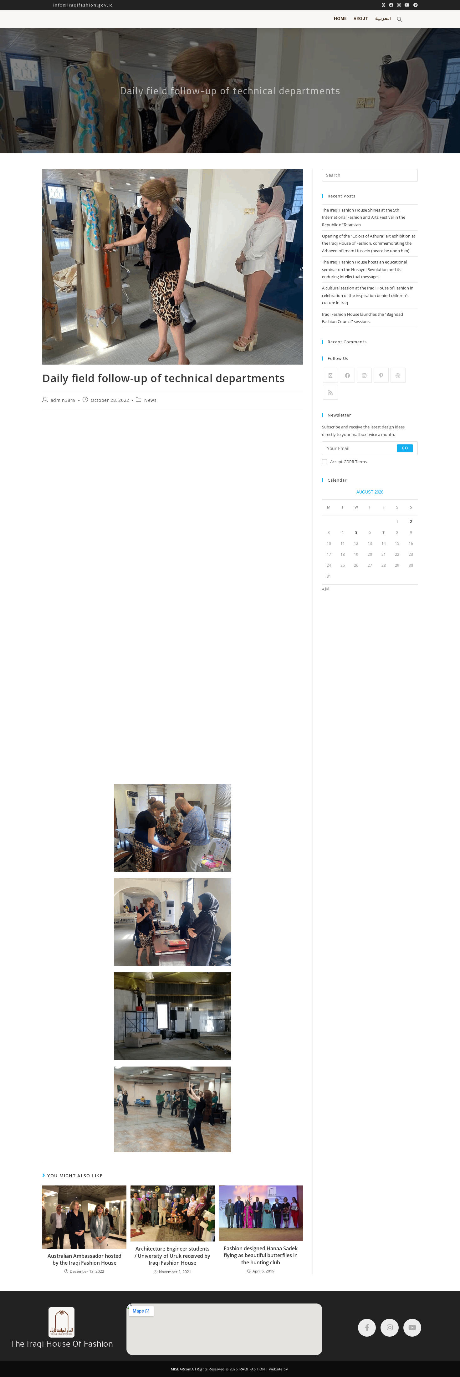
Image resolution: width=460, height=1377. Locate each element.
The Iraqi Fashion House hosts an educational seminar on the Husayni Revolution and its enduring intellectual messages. (364, 269)
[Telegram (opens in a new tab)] (414, 5)
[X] (330, 375)
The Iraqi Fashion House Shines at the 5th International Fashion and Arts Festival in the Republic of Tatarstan (363, 217)
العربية (383, 19)
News (150, 400)
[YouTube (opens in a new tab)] (407, 5)
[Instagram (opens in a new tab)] (399, 5)
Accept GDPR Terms (348, 461)
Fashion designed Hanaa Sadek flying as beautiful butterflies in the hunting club (261, 1255)
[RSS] (330, 392)
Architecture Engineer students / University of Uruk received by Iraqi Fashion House (172, 1255)
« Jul (325, 588)
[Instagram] (364, 375)
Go (405, 448)
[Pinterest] (381, 375)
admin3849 (63, 400)
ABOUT (361, 19)
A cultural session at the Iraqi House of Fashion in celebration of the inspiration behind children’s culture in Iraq (367, 295)
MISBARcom (181, 1369)
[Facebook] (347, 375)
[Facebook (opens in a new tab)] (391, 5)
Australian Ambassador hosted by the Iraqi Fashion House (84, 1259)
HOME (340, 19)
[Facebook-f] (367, 1328)
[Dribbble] (398, 375)
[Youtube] (412, 1328)
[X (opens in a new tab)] (383, 5)
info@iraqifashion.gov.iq (77, 5)
